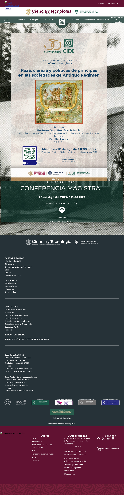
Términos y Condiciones (73, 464)
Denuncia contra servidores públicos (108, 449)
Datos (34, 438)
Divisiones (21, 20)
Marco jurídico (70, 471)
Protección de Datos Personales (117, 19)
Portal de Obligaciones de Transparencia (42, 446)
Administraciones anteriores (75, 451)
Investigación (35, 20)
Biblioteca (75, 20)
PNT (33, 451)
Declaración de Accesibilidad (75, 455)
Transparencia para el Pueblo (43, 454)
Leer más (77, 446)
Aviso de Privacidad (62, 418)
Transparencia (103, 20)
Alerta (34, 457)
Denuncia (35, 460)
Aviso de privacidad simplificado (76, 461)
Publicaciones (37, 441)
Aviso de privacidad (71, 458)
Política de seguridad (72, 467)
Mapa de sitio (69, 474)
